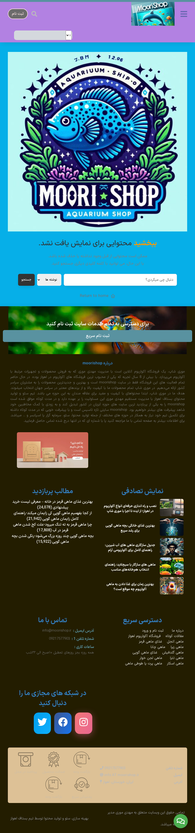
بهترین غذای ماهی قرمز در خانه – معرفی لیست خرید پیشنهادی (52, 504)
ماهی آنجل (175, 641)
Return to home (94, 296)
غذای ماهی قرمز (150, 641)
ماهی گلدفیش (173, 652)
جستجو (26, 279)
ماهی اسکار (175, 663)
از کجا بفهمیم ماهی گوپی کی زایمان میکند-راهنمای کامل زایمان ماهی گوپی (53, 516)
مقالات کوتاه (175, 636)
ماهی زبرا (177, 647)
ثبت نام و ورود (153, 630)
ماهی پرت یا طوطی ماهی (143, 663)
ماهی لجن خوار (151, 658)
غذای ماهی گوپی (144, 652)
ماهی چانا (158, 647)
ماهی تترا (177, 658)
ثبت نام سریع (97, 336)
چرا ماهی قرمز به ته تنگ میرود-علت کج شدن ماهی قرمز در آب (52, 527)
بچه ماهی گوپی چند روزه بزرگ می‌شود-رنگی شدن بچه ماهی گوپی (53, 539)
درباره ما (178, 630)
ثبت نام (18, 14)
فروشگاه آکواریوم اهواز (144, 636)
